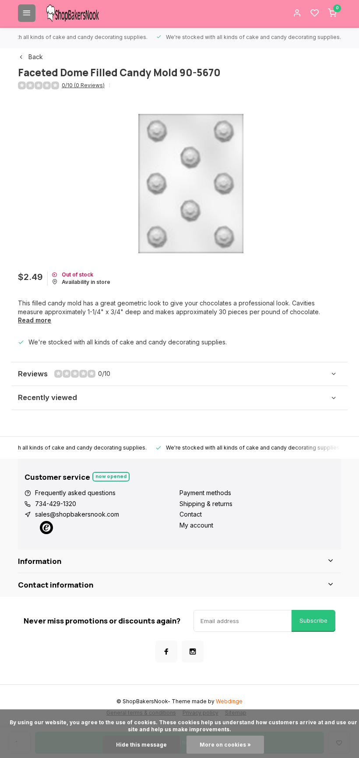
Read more (34, 320)
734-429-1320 (55, 503)
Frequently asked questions (75, 492)
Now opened (111, 476)
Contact (191, 514)
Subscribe (313, 620)
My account (196, 525)
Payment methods (205, 492)
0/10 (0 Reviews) (83, 85)
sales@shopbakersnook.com (77, 514)
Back (35, 56)
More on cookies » (225, 744)
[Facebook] (166, 651)
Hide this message (141, 744)
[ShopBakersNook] (72, 13)
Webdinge (229, 701)
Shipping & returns (206, 503)
